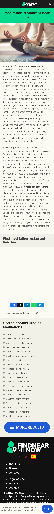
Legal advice (16, 479)
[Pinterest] (25, 456)
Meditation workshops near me (20, 356)
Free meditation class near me (20, 386)
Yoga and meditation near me (19, 373)
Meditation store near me (17, 382)
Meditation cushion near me (18, 394)
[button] (50, 4)
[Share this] (13, 305)
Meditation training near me (18, 369)
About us (14, 464)
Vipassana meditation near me (20, 343)
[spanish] (33, 456)
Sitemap (13, 468)
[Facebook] (20, 456)
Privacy (13, 483)
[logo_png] (29, 4)
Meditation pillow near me (17, 412)
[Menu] (5, 4)
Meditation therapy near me (18, 390)
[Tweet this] (20, 305)
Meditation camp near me (17, 399)
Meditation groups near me (18, 407)
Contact (13, 472)
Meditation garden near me (18, 416)
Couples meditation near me (18, 403)
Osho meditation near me (17, 364)
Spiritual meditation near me (18, 339)
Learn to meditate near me (18, 360)
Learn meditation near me (17, 347)
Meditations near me (15, 334)
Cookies (13, 487)
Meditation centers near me (18, 351)
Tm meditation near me (16, 377)
